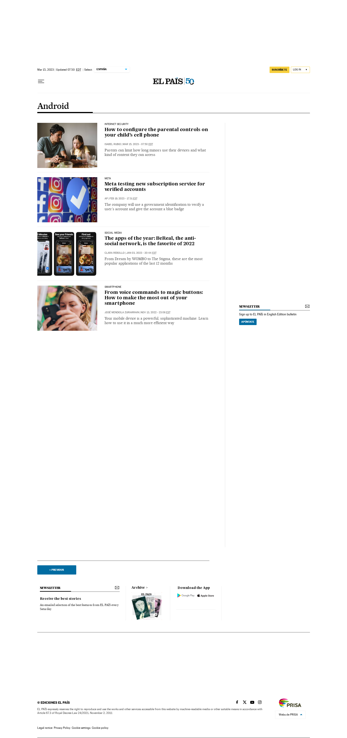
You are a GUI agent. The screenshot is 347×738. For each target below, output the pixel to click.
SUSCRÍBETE (279, 69)
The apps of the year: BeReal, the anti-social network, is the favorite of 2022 (150, 241)
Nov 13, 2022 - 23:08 (155, 312)
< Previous (56, 569)
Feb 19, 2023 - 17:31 (123, 198)
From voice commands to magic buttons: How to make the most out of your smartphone (154, 298)
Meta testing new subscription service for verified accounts (155, 187)
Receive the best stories (60, 599)
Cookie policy (100, 727)
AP (106, 198)
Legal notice (44, 727)
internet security (117, 124)
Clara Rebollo (115, 252)
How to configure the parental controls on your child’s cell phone (156, 133)
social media (113, 233)
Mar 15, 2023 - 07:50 (138, 144)
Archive (138, 587)
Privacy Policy (62, 727)
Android (53, 106)
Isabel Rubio (113, 144)
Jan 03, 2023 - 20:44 (141, 252)
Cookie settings (81, 727)
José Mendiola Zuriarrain (122, 312)
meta (108, 178)
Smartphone (113, 287)
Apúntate (247, 321)
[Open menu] (41, 81)
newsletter (249, 306)
